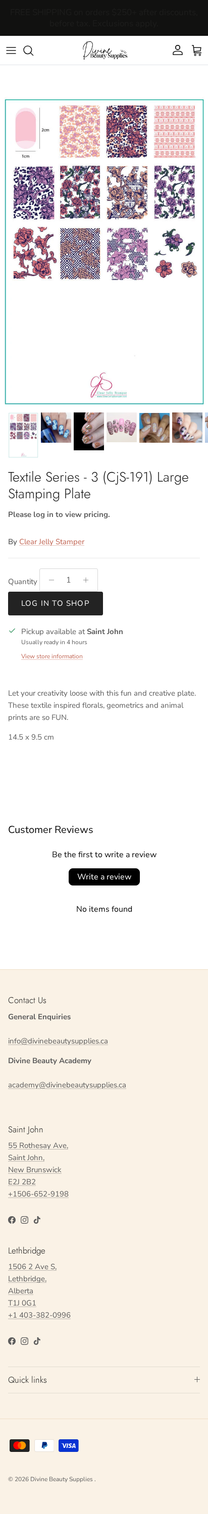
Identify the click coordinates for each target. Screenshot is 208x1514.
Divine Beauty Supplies (62, 1479)
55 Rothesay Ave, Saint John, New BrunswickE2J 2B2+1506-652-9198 (38, 1169)
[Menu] (11, 50)
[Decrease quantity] (49, 580)
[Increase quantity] (88, 580)
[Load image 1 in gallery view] (104, 251)
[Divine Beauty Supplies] (104, 50)
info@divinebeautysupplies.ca (58, 1041)
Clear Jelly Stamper (51, 542)
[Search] (33, 50)
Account (104, 26)
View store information (52, 656)
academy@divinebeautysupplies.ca (67, 1085)
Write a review (104, 876)
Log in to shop (55, 603)
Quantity (22, 582)
